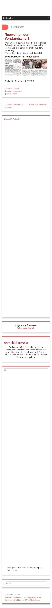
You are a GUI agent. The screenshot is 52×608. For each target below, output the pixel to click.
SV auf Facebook (32, 600)
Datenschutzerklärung (14, 600)
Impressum (18, 597)
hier (13, 352)
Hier (9, 567)
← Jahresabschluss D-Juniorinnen (14, 106)
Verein (17, 88)
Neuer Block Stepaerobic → (38, 106)
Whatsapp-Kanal (25, 328)
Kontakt (8, 597)
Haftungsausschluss (32, 597)
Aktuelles (9, 88)
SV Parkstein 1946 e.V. (25, 8)
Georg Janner (12, 94)
